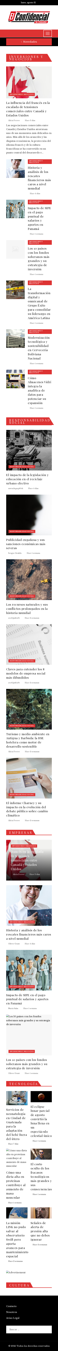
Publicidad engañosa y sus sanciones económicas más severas (25, 544)
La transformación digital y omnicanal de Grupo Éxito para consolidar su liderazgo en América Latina (39, 303)
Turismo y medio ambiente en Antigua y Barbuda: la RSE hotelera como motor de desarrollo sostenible (27, 740)
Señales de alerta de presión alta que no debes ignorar (40, 1231)
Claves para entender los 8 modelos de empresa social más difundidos (25, 673)
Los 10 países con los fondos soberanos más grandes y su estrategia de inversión (38, 258)
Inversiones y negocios (22, 94)
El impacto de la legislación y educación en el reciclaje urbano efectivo (27, 479)
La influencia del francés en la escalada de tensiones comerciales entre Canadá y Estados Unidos (28, 109)
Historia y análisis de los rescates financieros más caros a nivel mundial (39, 177)
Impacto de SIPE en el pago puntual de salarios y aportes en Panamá (39, 218)
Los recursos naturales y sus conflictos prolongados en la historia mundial (27, 608)
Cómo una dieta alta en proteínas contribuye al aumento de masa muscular (16, 1184)
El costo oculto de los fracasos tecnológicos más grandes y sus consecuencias (41, 1176)
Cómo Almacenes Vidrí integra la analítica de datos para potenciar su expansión (39, 390)
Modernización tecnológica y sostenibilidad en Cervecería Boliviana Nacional (39, 347)
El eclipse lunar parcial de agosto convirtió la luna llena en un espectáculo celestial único (41, 1121)
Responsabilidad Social (22, 467)
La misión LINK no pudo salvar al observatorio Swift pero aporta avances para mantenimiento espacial (17, 1239)
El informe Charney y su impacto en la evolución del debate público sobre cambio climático (27, 809)
